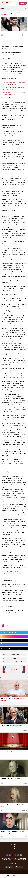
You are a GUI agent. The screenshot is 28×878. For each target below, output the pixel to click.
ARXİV (14, 848)
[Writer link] (19, 876)
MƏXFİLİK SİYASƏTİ (14, 851)
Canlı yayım (22, 3)
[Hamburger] (2, 875)
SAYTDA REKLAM (14, 850)
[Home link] (14, 876)
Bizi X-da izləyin (7, 648)
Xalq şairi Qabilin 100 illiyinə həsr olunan (14, 83)
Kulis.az (7, 625)
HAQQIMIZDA (14, 844)
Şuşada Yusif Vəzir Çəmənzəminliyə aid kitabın (14, 93)
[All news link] (26, 875)
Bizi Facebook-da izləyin (9, 644)
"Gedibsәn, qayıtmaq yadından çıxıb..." (14, 88)
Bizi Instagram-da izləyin (9, 636)
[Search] (8, 876)
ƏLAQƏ (14, 846)
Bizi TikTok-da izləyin (8, 640)
